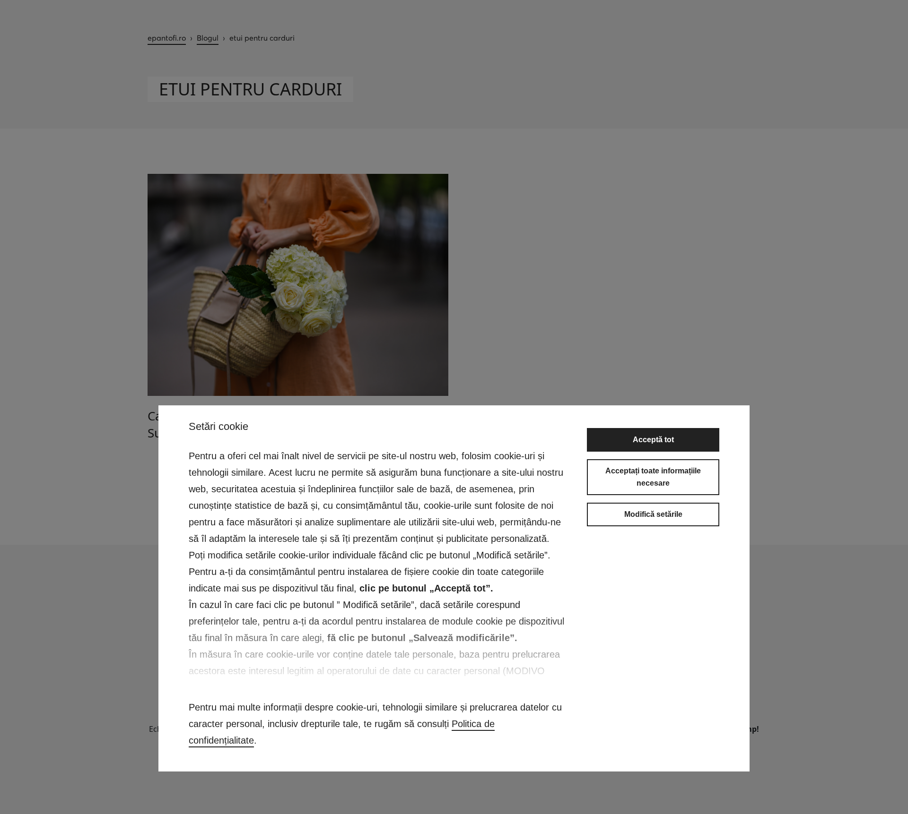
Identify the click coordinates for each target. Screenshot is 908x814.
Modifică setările (653, 514)
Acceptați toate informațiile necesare (653, 477)
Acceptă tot (653, 440)
